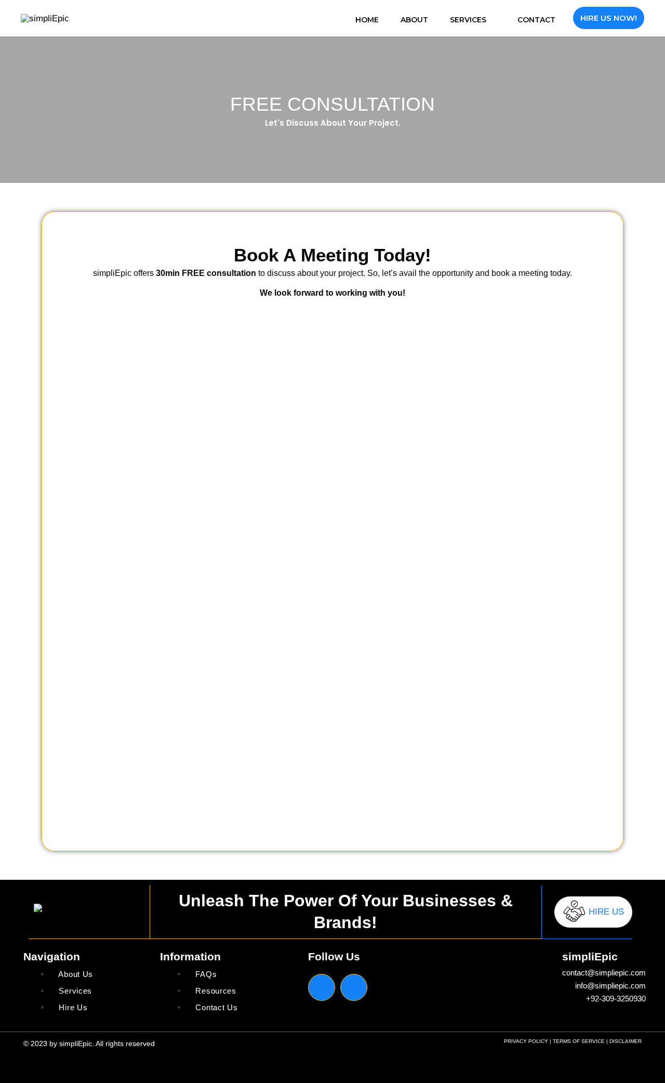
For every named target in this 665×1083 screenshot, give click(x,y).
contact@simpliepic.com (604, 972)
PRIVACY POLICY (526, 1041)
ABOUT (414, 19)
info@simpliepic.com (610, 985)
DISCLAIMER (625, 1041)
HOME (367, 19)
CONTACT (536, 19)
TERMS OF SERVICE (579, 1041)
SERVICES (468, 19)
